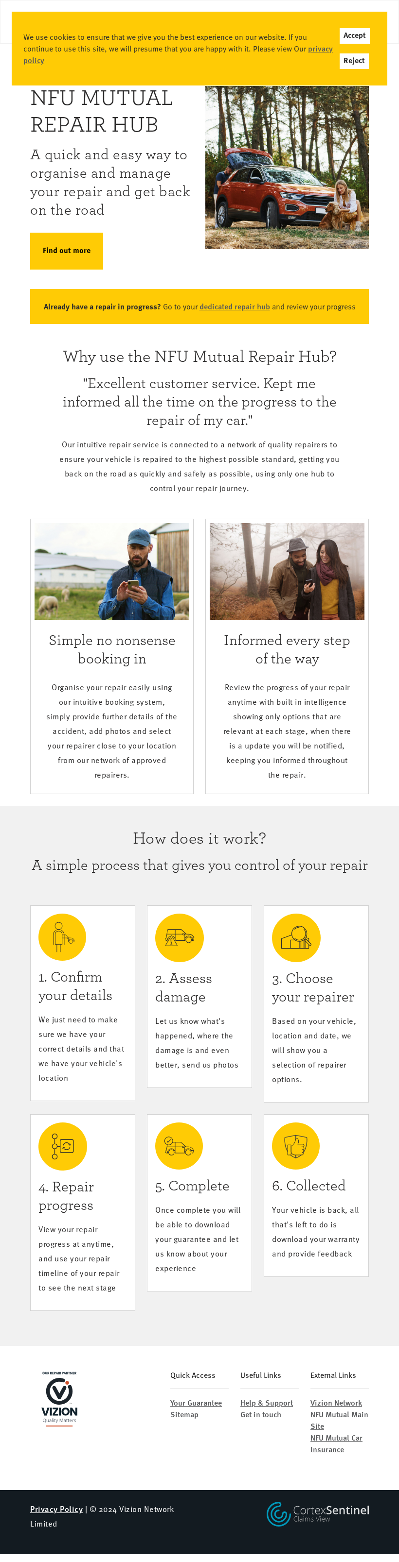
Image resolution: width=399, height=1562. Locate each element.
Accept (355, 36)
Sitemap (184, 1414)
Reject (354, 61)
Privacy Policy (56, 1508)
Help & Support (266, 1402)
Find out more (67, 251)
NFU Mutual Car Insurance (336, 1443)
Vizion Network (336, 1402)
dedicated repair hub (235, 306)
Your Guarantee (196, 1402)
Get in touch (260, 1414)
